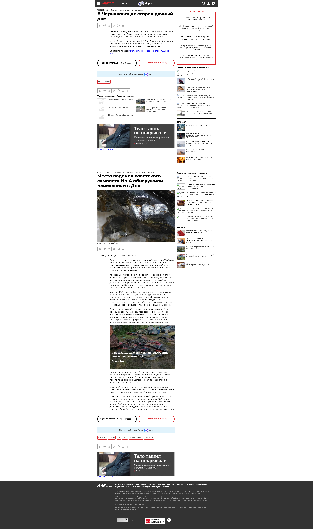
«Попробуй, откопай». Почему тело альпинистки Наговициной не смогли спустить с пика (200, 81)
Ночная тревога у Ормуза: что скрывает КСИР (197, 150)
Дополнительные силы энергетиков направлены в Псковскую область (196, 38)
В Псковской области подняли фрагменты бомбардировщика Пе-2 (140, 354)
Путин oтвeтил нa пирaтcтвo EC (198, 125)
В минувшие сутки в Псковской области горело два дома (158, 100)
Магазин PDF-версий (166, 484)
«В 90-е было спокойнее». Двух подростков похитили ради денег (200, 112)
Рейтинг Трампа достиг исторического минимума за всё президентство (198, 135)
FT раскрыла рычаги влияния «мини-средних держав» (200, 247)
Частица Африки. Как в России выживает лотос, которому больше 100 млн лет (200, 178)
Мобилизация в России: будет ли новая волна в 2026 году (199, 231)
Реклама (152, 484)
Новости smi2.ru (105, 149)
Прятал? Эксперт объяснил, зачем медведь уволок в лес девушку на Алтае (200, 73)
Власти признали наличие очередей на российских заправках (200, 255)
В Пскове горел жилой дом (118, 107)
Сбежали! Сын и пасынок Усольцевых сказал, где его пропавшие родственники (201, 186)
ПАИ (116, 243)
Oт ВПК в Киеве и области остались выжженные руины (200, 158)
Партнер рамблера (136, 520)
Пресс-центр (141, 484)
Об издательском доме (124, 484)
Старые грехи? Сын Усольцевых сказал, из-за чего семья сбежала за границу (200, 97)
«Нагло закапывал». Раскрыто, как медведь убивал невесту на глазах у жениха (200, 210)
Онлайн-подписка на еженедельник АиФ (192, 484)
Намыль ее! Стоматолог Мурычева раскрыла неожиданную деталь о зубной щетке (200, 218)
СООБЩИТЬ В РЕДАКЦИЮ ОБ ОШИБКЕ (155, 487)
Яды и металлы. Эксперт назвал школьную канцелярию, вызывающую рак (199, 89)
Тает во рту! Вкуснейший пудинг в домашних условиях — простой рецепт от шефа (200, 202)
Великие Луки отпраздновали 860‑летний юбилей (196, 18)
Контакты (136, 487)
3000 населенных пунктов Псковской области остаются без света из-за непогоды (196, 28)
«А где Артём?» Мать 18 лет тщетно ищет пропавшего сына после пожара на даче (200, 105)
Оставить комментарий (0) (156, 63)
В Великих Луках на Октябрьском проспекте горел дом (120, 116)
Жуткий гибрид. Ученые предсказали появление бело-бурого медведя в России (201, 194)
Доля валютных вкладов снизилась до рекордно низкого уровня (199, 264)
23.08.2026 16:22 (103, 172)
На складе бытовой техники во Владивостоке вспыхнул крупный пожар (199, 143)
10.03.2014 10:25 (103, 10)
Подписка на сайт (122, 487)
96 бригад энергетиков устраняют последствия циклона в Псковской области (196, 48)
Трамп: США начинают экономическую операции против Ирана (199, 240)
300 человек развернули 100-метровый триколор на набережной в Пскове (196, 57)
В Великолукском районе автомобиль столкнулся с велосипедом (156, 109)
